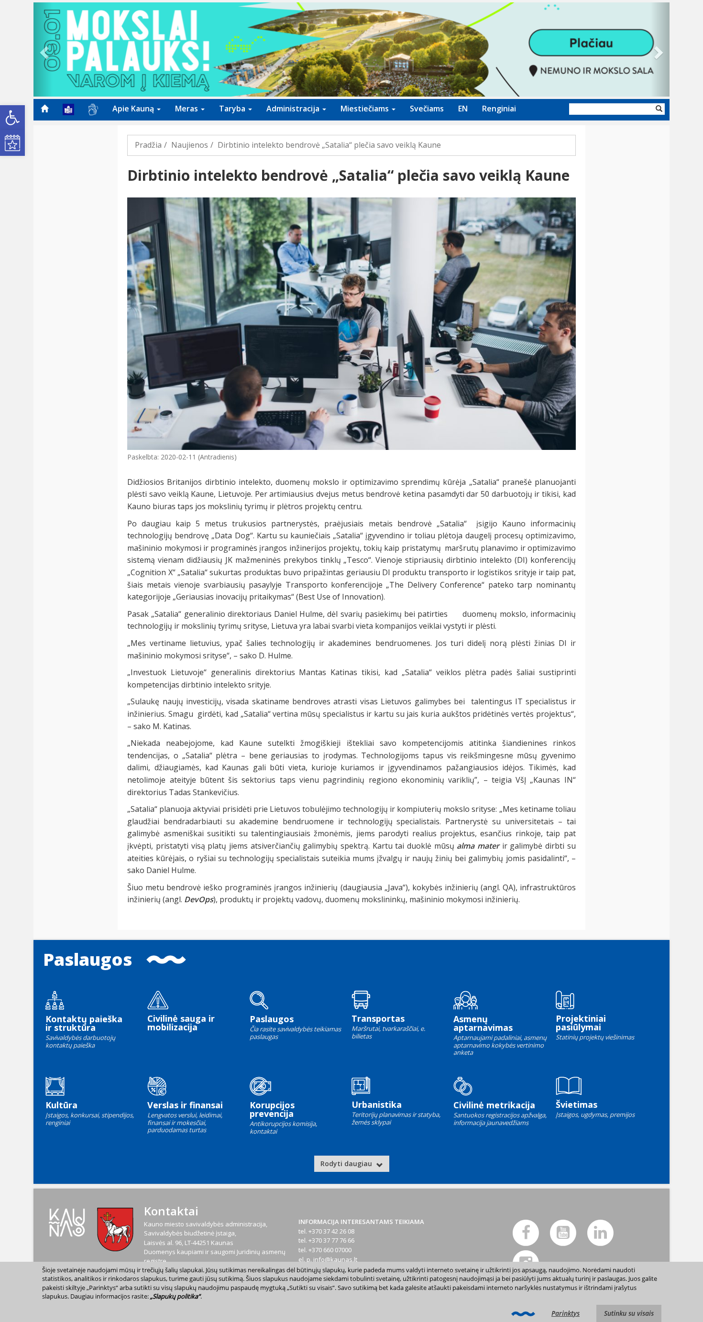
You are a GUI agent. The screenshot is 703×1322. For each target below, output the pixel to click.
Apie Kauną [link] (134, 108)
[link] (12, 117)
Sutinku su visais (629, 1313)
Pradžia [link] (148, 145)
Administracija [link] (293, 108)
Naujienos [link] (189, 145)
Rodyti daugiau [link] (347, 1163)
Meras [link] (187, 108)
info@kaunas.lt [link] (335, 1259)
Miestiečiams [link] (366, 108)
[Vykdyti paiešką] (659, 109)
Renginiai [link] (499, 108)
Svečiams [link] (427, 108)
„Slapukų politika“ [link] (175, 1296)
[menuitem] (44, 108)
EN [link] (463, 108)
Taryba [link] (233, 108)
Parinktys (565, 1313)
